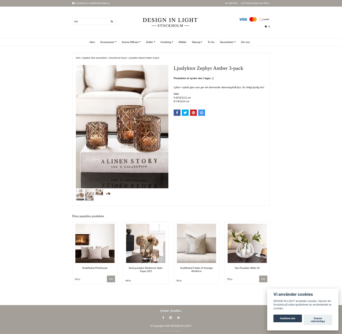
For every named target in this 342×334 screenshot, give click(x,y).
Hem (92, 42)
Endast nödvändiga (318, 320)
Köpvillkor (175, 310)
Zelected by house (119, 58)
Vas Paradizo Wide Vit (247, 267)
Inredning (165, 42)
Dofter (149, 42)
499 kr (128, 280)
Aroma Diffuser (130, 42)
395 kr (77, 279)
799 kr (229, 279)
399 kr (179, 280)
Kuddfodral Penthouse (94, 267)
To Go (211, 42)
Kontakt (164, 310)
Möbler (182, 42)
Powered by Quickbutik (171, 331)
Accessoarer (107, 42)
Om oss (245, 42)
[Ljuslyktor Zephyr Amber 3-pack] (122, 126)
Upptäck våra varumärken (95, 58)
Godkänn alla (287, 318)
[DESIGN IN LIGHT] (171, 22)
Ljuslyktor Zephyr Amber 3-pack (144, 58)
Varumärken (227, 42)
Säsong (196, 42)
